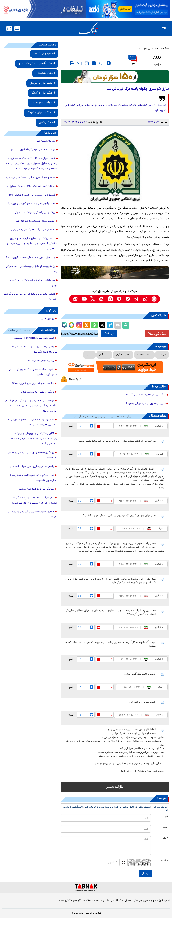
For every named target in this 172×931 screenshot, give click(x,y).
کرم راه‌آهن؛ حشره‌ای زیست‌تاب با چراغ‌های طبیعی (34, 282)
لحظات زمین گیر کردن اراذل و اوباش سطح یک (30, 186)
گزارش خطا (75, 379)
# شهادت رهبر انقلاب (43, 103)
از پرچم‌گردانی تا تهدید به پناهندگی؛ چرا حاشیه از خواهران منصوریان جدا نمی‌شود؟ (34, 500)
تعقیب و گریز (123, 355)
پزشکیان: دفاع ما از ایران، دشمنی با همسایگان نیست (32, 269)
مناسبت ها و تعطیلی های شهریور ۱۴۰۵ (33, 383)
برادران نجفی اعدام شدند (41, 361)
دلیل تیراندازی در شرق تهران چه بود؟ (146, 404)
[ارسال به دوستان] (117, 325)
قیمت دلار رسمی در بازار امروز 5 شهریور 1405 (31, 195)
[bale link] (128, 299)
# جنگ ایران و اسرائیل (42, 83)
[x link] (93, 299)
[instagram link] (110, 299)
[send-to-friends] (79, 63)
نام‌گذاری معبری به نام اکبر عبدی (37, 392)
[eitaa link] (101, 299)
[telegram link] (136, 299)
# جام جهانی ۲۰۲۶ (44, 53)
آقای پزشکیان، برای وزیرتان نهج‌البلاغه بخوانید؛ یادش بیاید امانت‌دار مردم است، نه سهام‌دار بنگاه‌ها (34, 439)
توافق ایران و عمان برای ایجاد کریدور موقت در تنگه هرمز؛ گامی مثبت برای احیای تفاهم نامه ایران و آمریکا (31, 406)
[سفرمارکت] (114, 367)
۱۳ (133, 65)
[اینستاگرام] (78, 324)
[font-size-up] (109, 63)
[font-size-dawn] (94, 63)
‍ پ (100, 63)
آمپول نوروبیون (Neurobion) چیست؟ (34, 338)
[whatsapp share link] (94, 325)
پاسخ (70, 426)
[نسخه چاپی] (125, 325)
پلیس (89, 355)
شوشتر (162, 355)
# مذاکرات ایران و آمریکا (41, 113)
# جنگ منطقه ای (45, 73)
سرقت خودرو (144, 355)
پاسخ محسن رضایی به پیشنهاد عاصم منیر (32, 467)
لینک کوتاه (159, 334)
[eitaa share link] (86, 325)
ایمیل (165, 827)
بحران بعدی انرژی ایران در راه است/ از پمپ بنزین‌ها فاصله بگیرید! (33, 349)
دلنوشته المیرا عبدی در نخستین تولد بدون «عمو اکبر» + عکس (33, 372)
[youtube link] (84, 299)
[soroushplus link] (119, 299)
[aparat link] (75, 299)
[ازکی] (128, 9)
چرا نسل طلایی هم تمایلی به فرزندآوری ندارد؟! (30, 258)
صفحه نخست (159, 48)
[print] (72, 63)
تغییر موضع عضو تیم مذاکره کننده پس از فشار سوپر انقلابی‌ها (33, 478)
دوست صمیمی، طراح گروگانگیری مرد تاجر (33, 150)
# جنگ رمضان (47, 122)
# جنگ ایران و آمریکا (43, 93)
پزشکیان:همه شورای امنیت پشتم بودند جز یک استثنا (32, 455)
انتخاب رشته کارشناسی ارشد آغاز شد (35, 221)
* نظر (165, 838)
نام (166, 816)
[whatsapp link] (145, 299)
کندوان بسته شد (46, 141)
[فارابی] (115, 76)
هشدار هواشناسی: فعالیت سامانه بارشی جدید (30, 178)
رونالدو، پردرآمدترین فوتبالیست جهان (35, 212)
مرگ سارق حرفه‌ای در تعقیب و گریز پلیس (144, 395)
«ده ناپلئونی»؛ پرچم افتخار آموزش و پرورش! (31, 204)
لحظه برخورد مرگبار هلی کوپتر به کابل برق (33, 230)
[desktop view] (17, 28)
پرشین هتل (47, 319)
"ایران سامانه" (78, 913)
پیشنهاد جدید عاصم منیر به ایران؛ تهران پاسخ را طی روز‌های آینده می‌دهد (31, 422)
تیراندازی (104, 355)
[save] (87, 63)
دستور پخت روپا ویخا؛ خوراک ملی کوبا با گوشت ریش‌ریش (31, 296)
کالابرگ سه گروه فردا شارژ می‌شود (36, 489)
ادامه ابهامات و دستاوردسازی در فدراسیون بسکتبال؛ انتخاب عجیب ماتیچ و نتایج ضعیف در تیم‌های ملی (32, 244)
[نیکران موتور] (115, 272)
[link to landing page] (88, 28)
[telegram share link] (110, 325)
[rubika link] (154, 299)
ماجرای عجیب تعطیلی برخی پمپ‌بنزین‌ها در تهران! (32, 514)
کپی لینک (108, 333)
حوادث (142, 48)
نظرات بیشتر (114, 787)
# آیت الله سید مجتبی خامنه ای (37, 63)
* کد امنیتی (162, 861)
